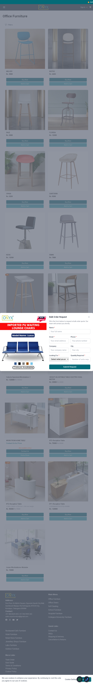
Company (52, 346)
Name (52, 328)
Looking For (54, 355)
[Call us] (86, 679)
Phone (74, 337)
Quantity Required (78, 355)
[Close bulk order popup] (89, 317)
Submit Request (69, 367)
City (72, 346)
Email (52, 337)
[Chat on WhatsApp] (80, 679)
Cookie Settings (71, 679)
